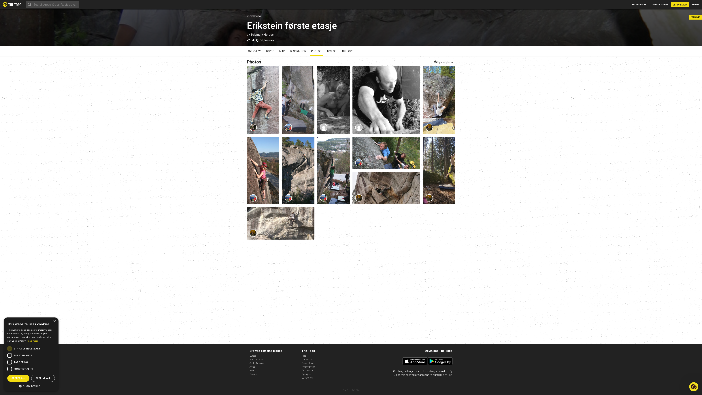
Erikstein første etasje (292, 25)
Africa (252, 367)
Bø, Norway (267, 40)
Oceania (253, 374)
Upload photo (445, 62)
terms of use (444, 374)
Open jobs (306, 374)
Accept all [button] (18, 378)
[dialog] (31, 354)
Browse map (639, 4)
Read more (33, 340)
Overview (255, 16)
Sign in (695, 4)
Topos (270, 51)
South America (257, 363)
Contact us (307, 359)
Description (298, 51)
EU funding (307, 378)
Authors (347, 51)
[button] (31, 386)
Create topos (660, 4)
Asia (252, 370)
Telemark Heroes (262, 34)
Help (304, 356)
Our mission (308, 370)
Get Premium (680, 4)
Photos (316, 51)
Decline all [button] (43, 378)
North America (256, 359)
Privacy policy (308, 367)
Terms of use (308, 363)
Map (282, 51)
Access (331, 51)
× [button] (54, 321)
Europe (253, 356)
